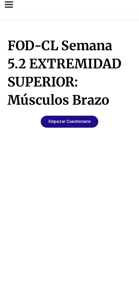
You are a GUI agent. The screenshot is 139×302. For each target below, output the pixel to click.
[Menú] (9, 4)
